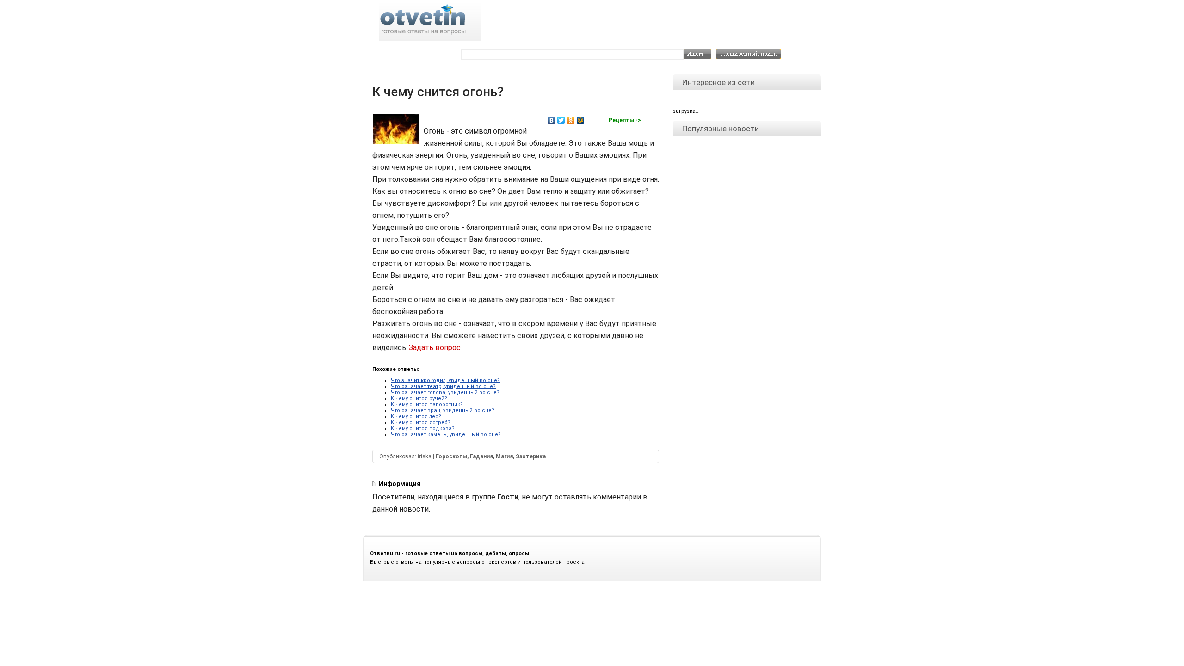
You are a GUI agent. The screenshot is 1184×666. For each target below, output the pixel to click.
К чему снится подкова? (423, 429)
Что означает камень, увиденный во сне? (446, 435)
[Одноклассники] (571, 120)
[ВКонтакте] (551, 120)
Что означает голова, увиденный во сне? (445, 392)
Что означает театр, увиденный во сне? (443, 386)
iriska (425, 456)
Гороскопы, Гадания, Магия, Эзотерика (491, 456)
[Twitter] (561, 120)
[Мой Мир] (581, 120)
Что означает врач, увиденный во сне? (442, 410)
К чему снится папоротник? (427, 404)
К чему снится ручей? (419, 398)
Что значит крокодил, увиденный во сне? (445, 380)
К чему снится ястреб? (420, 422)
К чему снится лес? (416, 416)
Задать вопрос (435, 347)
